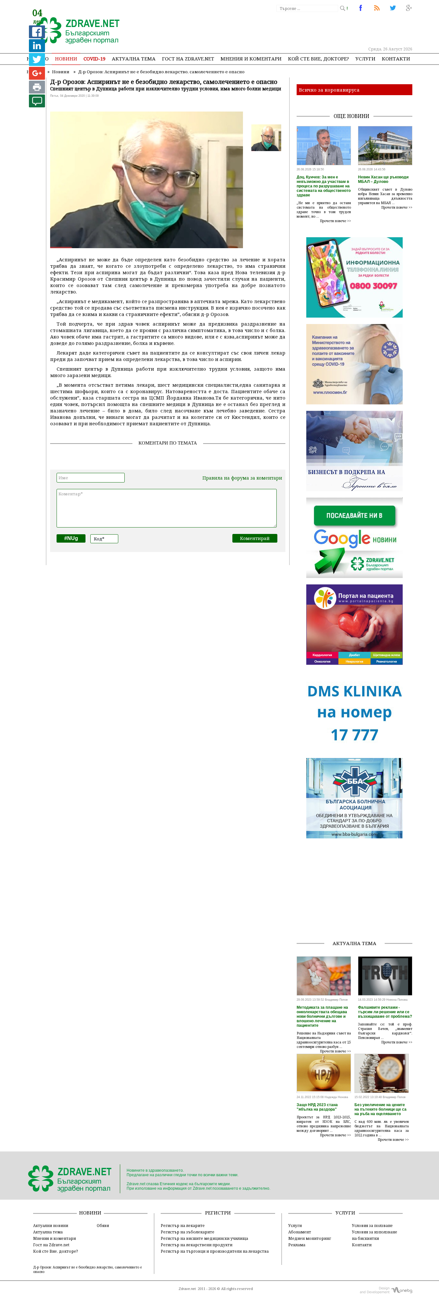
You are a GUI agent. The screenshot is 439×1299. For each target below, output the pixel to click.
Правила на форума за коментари (242, 478)
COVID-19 (94, 58)
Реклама (296, 1244)
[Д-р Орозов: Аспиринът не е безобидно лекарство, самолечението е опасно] (74, 31)
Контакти (396, 58)
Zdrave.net (187, 1289)
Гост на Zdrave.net (51, 1244)
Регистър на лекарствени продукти (196, 1244)
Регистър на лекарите (183, 1225)
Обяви (103, 1225)
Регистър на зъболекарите (187, 1231)
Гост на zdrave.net (188, 58)
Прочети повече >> (335, 221)
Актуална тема (134, 58)
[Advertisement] (295, 28)
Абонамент (299, 1231)
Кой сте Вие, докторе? (318, 58)
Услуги (365, 58)
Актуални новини (50, 1225)
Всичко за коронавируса (329, 89)
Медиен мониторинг (309, 1238)
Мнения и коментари (251, 58)
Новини (66, 58)
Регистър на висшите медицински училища (204, 1238)
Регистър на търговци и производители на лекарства (215, 1251)
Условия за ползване (372, 1225)
